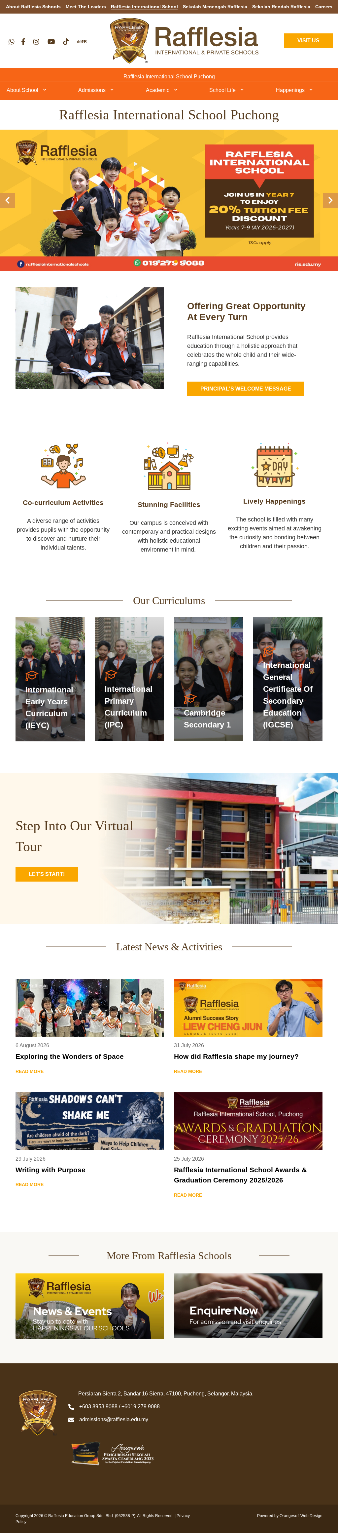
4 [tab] (184, 261)
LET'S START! (47, 874)
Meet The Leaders (86, 6)
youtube (51, 42)
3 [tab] (176, 261)
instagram (36, 42)
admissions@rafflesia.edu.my (113, 1419)
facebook (23, 42)
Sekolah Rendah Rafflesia (281, 6)
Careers (323, 6)
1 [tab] (158, 261)
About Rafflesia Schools (33, 6)
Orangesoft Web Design (301, 1515)
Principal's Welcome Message (245, 389)
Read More (50, 679)
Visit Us (308, 40)
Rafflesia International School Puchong (169, 76)
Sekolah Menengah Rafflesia (215, 6)
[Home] (184, 40)
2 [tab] (167, 261)
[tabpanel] (169, 200)
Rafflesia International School (144, 6)
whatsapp (11, 42)
